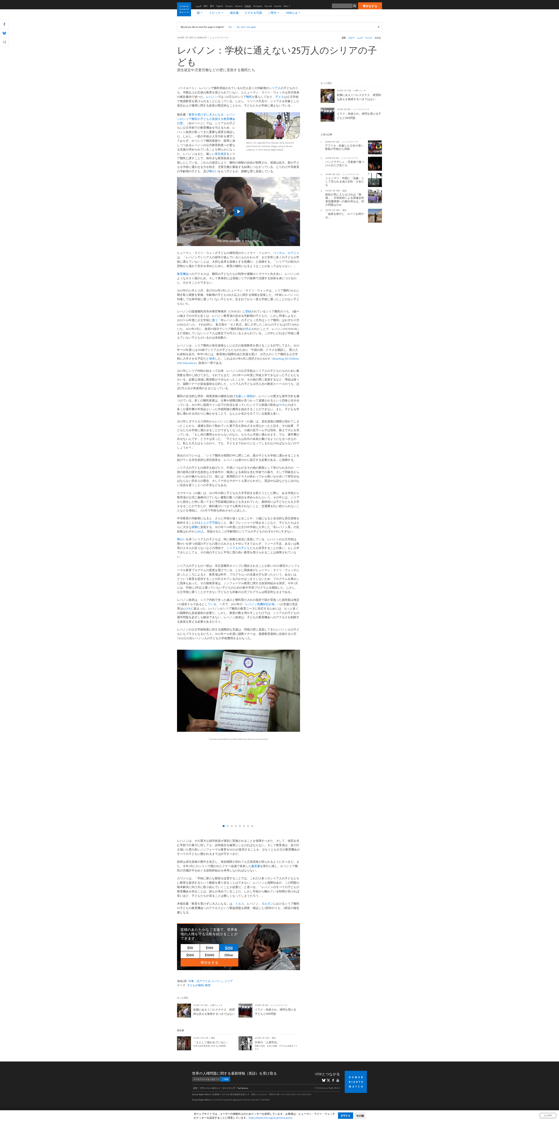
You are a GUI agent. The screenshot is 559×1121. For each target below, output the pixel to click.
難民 (249, 97)
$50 (190, 947)
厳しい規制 (245, 396)
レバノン (212, 97)
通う (215, 320)
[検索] (354, 5)
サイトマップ (229, 1088)
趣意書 (255, 866)
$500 (190, 954)
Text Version (242, 1088)
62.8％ (187, 608)
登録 (248, 311)
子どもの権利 (195, 985)
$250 (229, 947)
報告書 (234, 13)
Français (229, 6)
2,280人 (199, 531)
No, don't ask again (246, 26)
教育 (208, 985)
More (288, 6)
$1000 (209, 954)
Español (277, 6)
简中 (206, 6)
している (210, 604)
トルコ (239, 903)
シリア (228, 981)
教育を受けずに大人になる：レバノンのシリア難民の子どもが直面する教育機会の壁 (206, 119)
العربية (198, 6)
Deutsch (238, 6)
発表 (212, 358)
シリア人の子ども (238, 548)
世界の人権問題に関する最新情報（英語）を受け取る (234, 1073)
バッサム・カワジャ (286, 253)
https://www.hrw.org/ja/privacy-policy (270, 1117)
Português (257, 6)
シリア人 (275, 88)
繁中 (212, 6)
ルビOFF (548, 1115)
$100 (209, 947)
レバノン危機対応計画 (260, 604)
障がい (213, 171)
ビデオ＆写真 (253, 13)
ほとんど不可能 (207, 522)
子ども (279, 97)
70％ (282, 405)
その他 (360, 1116)
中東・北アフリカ (199, 981)
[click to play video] (238, 211)
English (219, 6)
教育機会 (183, 274)
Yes (230, 26)
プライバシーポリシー (210, 1088)
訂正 (195, 1088)
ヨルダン (267, 903)
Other (228, 954)
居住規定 (221, 154)
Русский (268, 6)
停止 (248, 329)
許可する (345, 1115)
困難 (194, 527)
